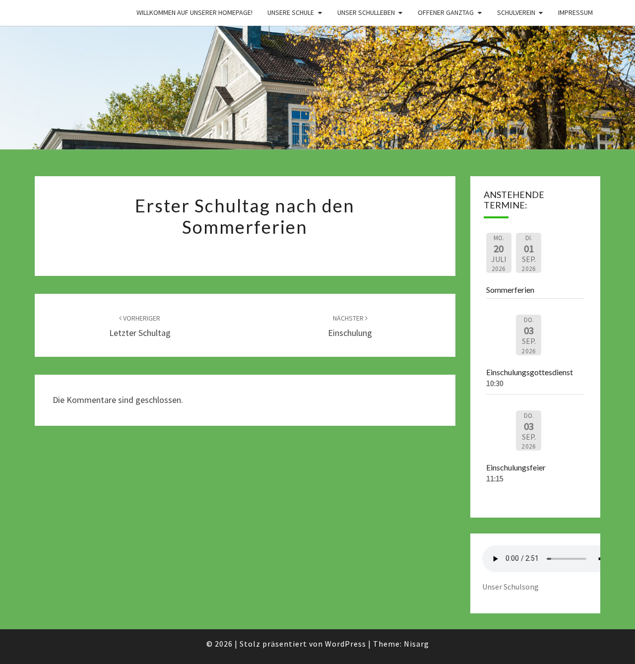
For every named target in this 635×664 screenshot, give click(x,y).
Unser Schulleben (366, 12)
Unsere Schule (290, 12)
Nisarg (416, 644)
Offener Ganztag (446, 12)
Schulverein (516, 12)
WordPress (345, 644)
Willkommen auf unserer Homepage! (194, 12)
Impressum (575, 12)
